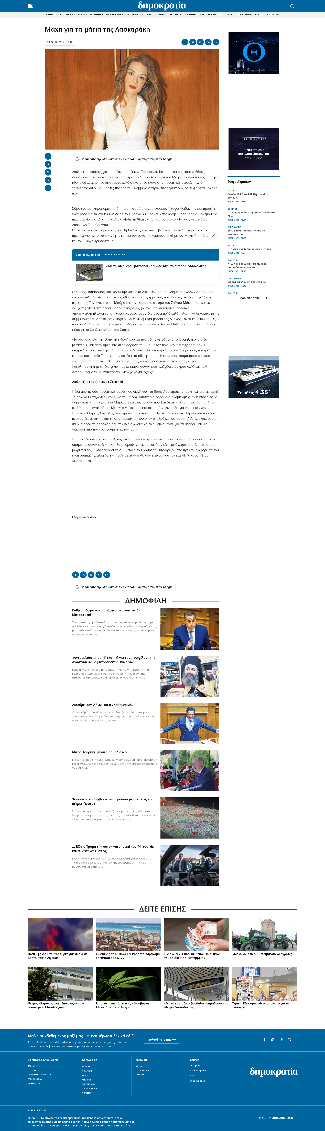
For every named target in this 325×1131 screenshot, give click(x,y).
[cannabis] (128, 984)
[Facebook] (184, 42)
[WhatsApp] (208, 42)
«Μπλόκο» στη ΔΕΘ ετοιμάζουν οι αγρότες (262, 954)
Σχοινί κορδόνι (198, 1070)
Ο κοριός (195, 1065)
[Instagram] (272, 1040)
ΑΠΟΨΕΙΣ (233, 191)
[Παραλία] (128, 934)
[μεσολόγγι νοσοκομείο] (60, 984)
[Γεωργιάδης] (189, 723)
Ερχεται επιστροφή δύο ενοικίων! (247, 282)
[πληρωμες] (196, 934)
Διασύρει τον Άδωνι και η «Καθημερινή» (102, 705)
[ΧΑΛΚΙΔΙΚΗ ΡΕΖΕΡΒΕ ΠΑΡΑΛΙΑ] (189, 818)
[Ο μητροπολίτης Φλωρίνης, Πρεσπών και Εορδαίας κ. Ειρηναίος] (189, 676)
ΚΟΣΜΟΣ (233, 209)
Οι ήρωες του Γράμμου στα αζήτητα (249, 249)
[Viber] (200, 42)
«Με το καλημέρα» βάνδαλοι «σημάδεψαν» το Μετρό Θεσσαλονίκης (156, 266)
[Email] (216, 42)
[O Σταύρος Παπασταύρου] (189, 629)
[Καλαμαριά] (196, 984)
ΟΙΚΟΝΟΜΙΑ (234, 227)
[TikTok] (281, 1040)
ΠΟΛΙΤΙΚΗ (233, 260)
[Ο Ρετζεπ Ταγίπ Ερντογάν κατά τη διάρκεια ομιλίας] (189, 770)
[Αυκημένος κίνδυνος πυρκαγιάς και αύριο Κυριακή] (60, 934)
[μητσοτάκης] (189, 865)
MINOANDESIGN (282, 1118)
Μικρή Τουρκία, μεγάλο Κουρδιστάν (99, 752)
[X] (192, 42)
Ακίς (192, 1076)
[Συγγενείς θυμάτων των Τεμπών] (264, 984)
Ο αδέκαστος (197, 1081)
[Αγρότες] (264, 934)
